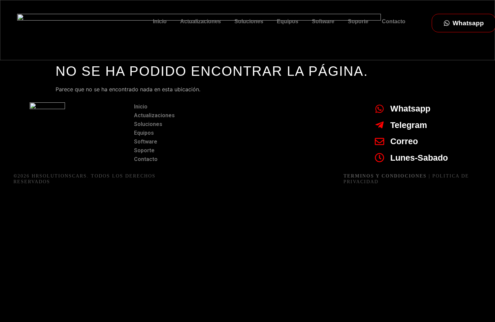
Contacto (393, 21)
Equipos (287, 21)
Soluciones (248, 21)
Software (323, 21)
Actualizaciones (200, 21)
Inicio (160, 21)
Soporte (358, 21)
